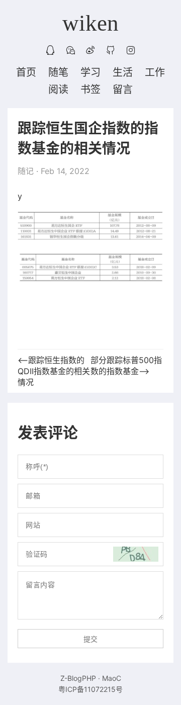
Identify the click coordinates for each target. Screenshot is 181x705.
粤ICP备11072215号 (90, 689)
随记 (26, 171)
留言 (123, 89)
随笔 (58, 72)
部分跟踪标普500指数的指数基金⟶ (126, 365)
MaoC (111, 678)
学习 (90, 72)
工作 (155, 72)
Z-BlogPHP (78, 678)
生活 (123, 72)
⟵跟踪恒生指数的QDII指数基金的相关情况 (54, 371)
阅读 (58, 89)
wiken (90, 23)
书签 (90, 89)
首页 (26, 72)
